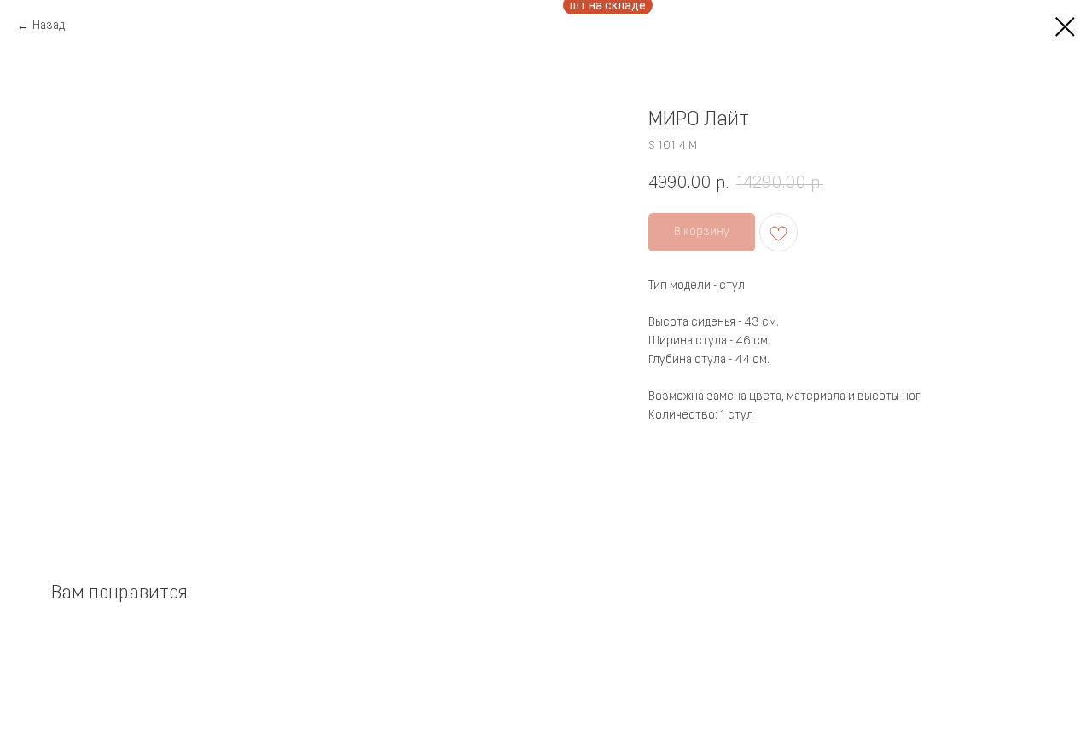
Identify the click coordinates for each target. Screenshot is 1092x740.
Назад (48, 26)
